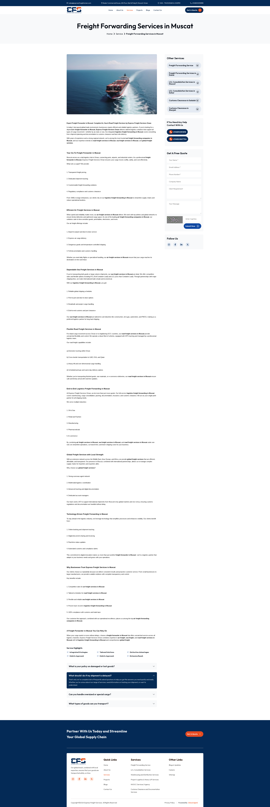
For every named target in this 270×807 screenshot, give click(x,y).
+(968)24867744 (179, 139)
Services (130, 10)
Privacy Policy (170, 803)
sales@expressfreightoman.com (80, 3)
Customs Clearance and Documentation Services (145, 790)
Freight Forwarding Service (181, 65)
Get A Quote (192, 10)
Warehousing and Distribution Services (145, 775)
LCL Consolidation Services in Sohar (182, 92)
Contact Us (157, 10)
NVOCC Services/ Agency (140, 784)
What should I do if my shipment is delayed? (90, 675)
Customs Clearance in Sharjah (178, 109)
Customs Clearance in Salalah (182, 100)
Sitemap (172, 775)
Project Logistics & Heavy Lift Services (145, 780)
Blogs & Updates (175, 765)
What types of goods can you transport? (88, 703)
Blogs (148, 10)
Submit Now (190, 226)
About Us (119, 10)
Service (119, 34)
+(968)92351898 (197, 3)
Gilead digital (193, 803)
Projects (139, 10)
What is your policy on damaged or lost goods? (92, 666)
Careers (172, 770)
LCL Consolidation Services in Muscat (182, 83)
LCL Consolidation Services (141, 770)
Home (110, 10)
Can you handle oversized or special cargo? (90, 694)
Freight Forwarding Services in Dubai (182, 74)
